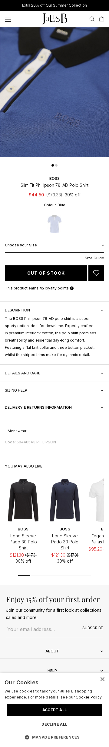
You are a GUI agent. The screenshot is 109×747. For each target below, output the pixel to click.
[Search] (92, 19)
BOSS (54, 178)
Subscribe (92, 628)
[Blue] (54, 224)
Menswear (17, 431)
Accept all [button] (54, 710)
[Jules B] (54, 19)
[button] (52, 165)
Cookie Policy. (89, 697)
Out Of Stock (46, 273)
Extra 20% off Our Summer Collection (54, 5)
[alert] (54, 710)
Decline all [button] (54, 724)
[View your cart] (101, 19)
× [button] (102, 679)
